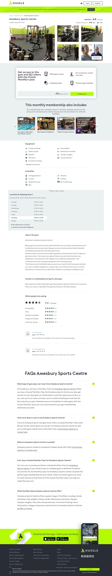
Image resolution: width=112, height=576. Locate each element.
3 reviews (97, 19)
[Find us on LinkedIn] (90, 557)
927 (31, 74)
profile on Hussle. (24, 509)
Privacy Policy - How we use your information (67, 559)
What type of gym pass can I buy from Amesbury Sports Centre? (45, 384)
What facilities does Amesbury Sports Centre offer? (39, 491)
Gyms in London (14, 549)
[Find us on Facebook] (82, 557)
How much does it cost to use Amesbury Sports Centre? (41, 418)
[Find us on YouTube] (93, 557)
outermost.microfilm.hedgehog (22, 227)
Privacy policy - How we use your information (66, 567)
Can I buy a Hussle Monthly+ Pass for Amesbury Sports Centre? (44, 460)
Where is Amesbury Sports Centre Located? (36, 442)
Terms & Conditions (64, 555)
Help (59, 549)
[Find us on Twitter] (85, 557)
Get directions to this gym (21, 224)
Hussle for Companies (41, 555)
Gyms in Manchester (16, 555)
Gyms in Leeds (14, 561)
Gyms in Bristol (14, 552)
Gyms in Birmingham (16, 558)
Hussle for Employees (41, 558)
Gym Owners (37, 552)
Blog (59, 552)
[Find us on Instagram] (88, 557)
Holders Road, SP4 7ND (17, 22)
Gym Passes (37, 549)
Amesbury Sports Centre (65, 389)
